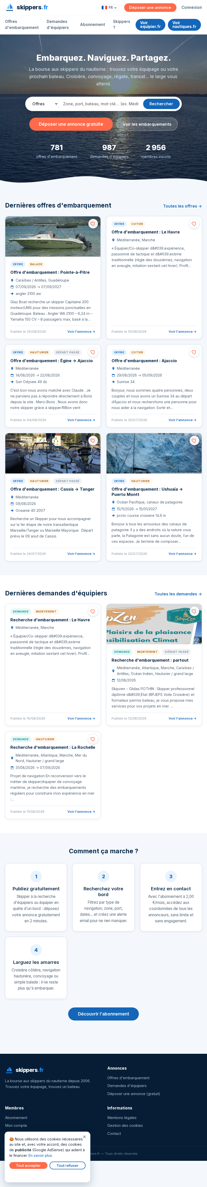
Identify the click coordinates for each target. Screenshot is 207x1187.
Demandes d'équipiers (58, 24)
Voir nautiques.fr (184, 24)
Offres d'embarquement (22, 24)
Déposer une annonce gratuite (71, 124)
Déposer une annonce (150, 7)
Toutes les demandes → (178, 593)
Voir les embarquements (147, 124)
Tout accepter (28, 1166)
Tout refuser (68, 1166)
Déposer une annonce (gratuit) (133, 1094)
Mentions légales (122, 1117)
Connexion (192, 7)
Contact (114, 1133)
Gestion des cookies (125, 1125)
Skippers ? (121, 24)
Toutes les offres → (182, 206)
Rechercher (161, 103)
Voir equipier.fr (150, 24)
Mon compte (16, 1125)
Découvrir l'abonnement (103, 1013)
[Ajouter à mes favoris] (93, 223)
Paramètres (20, 1175)
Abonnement (92, 24)
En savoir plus (40, 1155)
